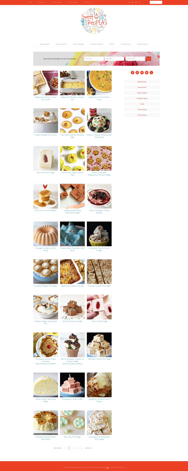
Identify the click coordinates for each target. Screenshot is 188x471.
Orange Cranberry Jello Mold (46, 249)
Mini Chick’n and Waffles (46, 210)
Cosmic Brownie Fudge (72, 321)
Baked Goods (142, 82)
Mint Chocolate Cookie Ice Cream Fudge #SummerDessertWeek (72, 361)
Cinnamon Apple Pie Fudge (45, 286)
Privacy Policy (142, 115)
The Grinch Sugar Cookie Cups (72, 173)
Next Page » (89, 448)
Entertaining (142, 109)
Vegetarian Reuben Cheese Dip (72, 98)
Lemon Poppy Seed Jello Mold (45, 400)
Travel (142, 104)
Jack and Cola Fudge (46, 172)
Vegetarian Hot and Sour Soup (99, 98)
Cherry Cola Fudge (99, 321)
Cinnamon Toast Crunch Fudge (99, 249)
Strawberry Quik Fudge (72, 399)
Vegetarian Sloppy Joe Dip (72, 286)
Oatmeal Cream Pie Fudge (99, 359)
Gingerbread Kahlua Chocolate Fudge (72, 211)
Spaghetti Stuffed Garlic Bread (99, 400)
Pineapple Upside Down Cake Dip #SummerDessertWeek (45, 361)
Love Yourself (142, 87)
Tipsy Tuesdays (142, 93)
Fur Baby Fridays (142, 98)
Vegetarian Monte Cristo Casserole (45, 98)
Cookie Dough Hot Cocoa (46, 135)
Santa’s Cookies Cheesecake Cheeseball (99, 136)
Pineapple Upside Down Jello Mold (45, 438)
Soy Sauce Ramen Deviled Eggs (72, 136)
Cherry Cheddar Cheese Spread (99, 211)
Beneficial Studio (118, 467)
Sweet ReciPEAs (94, 21)
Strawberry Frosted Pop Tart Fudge (99, 438)
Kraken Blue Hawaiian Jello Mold (72, 249)
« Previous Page (57, 448)
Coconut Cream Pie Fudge (99, 286)
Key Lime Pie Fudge (72, 437)
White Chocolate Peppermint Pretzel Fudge (99, 173)
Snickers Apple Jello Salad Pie (45, 322)
